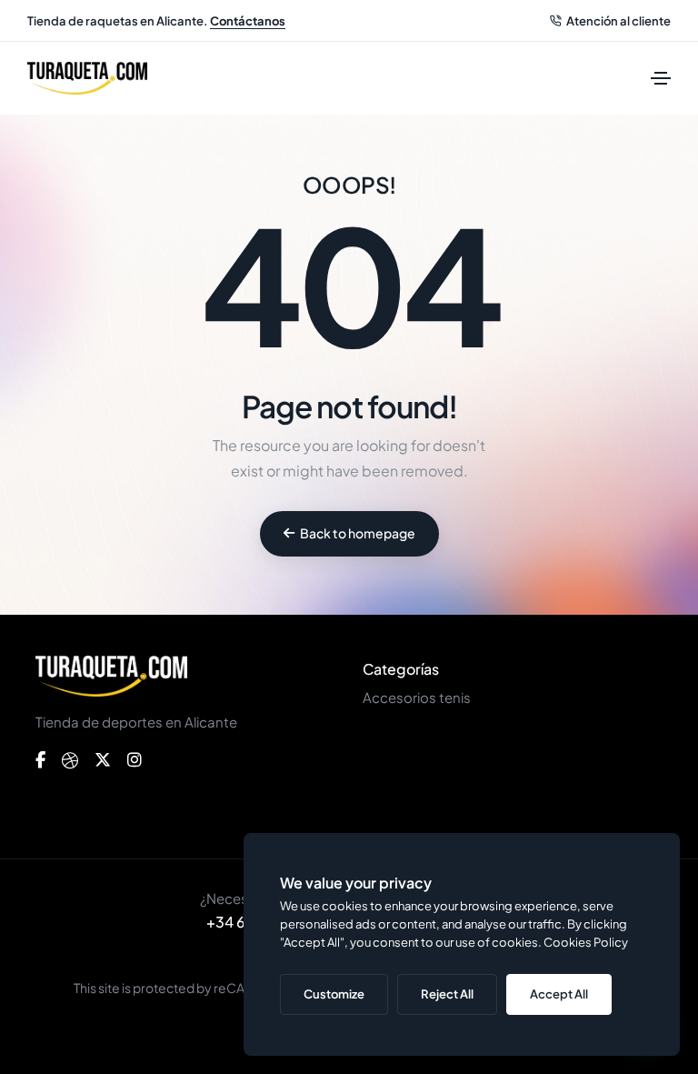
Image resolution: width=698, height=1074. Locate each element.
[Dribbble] (70, 760)
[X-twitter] (103, 760)
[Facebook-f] (40, 760)
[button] (349, 534)
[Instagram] (134, 760)
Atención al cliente (618, 21)
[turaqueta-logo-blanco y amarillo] (111, 677)
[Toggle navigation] (661, 78)
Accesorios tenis (417, 697)
